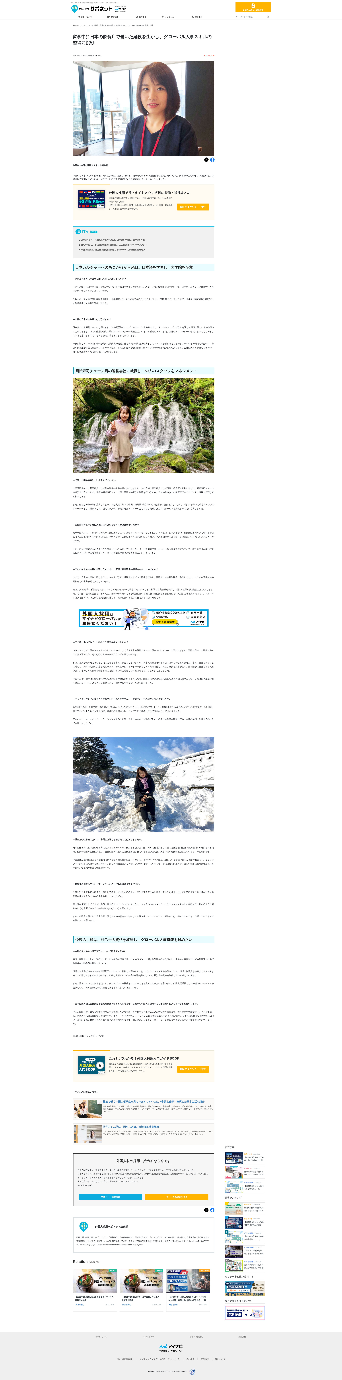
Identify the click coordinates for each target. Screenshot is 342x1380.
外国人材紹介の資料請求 (253, 10)
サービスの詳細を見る (176, 1197)
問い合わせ (220, 1359)
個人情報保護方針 (125, 1359)
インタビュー (209, 55)
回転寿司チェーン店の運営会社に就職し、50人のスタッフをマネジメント (114, 245)
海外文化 (242, 1337)
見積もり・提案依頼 (110, 1197)
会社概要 (190, 1359)
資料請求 (205, 1359)
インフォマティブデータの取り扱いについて (159, 1359)
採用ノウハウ (101, 1337)
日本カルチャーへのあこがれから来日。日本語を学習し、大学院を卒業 (113, 240)
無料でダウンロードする (193, 207)
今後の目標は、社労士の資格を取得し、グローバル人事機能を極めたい (113, 250)
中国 (99, 55)
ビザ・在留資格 (196, 1337)
